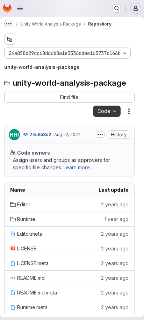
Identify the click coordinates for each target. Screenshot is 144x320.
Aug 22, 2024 (67, 134)
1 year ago (117, 219)
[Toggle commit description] (100, 134)
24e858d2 (39, 134)
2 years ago (115, 204)
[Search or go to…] (117, 8)
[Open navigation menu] (20, 8)
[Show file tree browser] (9, 39)
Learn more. (77, 167)
